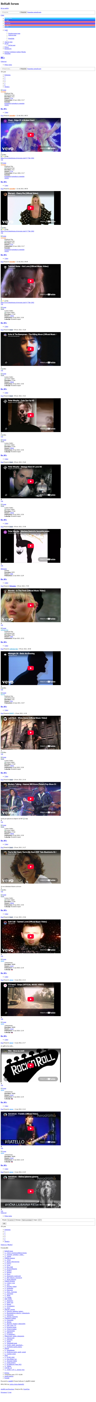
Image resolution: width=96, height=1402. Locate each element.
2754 (11, 98)
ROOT (3, 694)
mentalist (3, 91)
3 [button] (4, 80)
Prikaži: (4, 1220)
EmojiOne (26, 1389)
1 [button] (4, 76)
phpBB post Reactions (7, 1389)
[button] (7, 75)
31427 (12, 966)
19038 (12, 316)
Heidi (2, 309)
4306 (11, 636)
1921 (11, 701)
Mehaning (4, 569)
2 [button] (4, 78)
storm (2, 961)
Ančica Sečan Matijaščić (17, 1384)
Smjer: (36, 1220)
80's (2, 57)
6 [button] (4, 85)
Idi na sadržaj (5, 8)
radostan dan (4, 630)
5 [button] (4, 83)
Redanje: (18, 1220)
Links (2, 15)
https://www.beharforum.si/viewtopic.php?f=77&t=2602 (17, 158)
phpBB (10, 1381)
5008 (11, 574)
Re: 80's (4, 109)
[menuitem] (14, 33)
